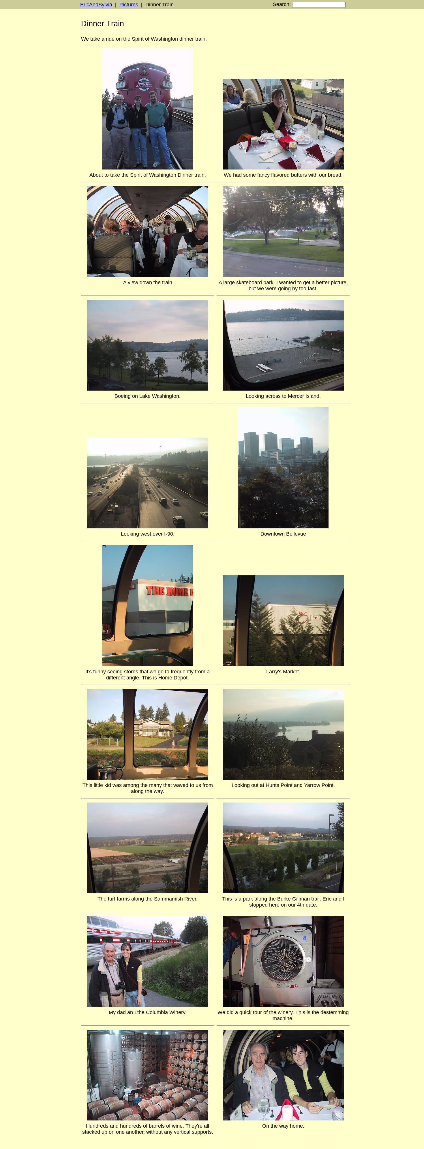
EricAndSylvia (96, 4)
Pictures (128, 4)
